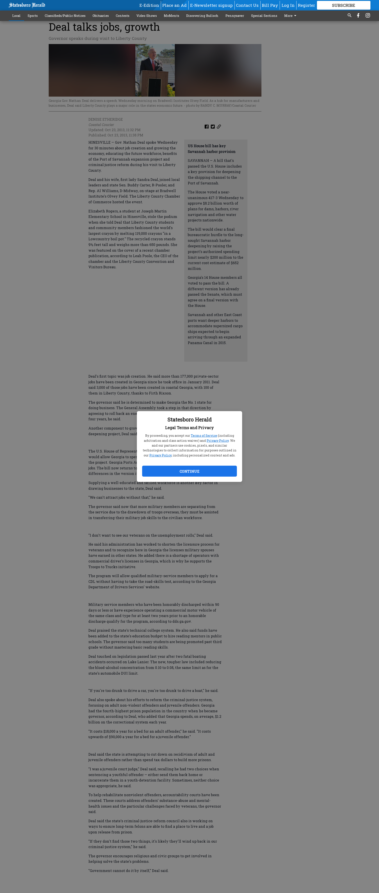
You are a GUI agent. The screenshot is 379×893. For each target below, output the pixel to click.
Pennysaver (234, 16)
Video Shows (146, 16)
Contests (122, 16)
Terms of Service (204, 435)
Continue (189, 471)
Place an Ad (174, 5)
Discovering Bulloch (202, 16)
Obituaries (101, 16)
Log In (288, 5)
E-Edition (149, 5)
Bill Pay (270, 5)
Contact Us (247, 5)
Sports (33, 16)
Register (306, 5)
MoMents (171, 16)
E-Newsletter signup (211, 5)
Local (16, 16)
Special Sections (264, 16)
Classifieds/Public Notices (65, 16)
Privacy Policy (218, 441)
